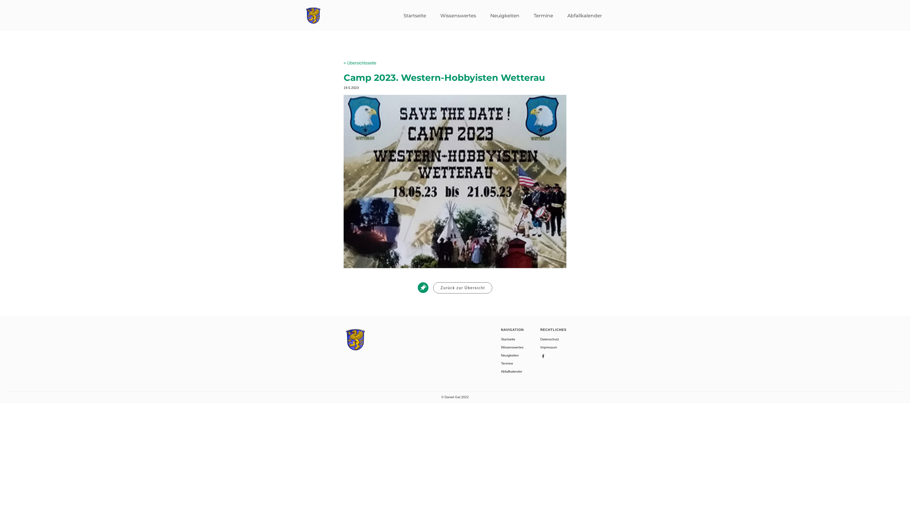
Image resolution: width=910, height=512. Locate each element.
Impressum (548, 347)
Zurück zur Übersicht (463, 288)
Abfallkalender (511, 371)
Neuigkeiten (504, 15)
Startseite (415, 15)
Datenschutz (549, 339)
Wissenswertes (458, 15)
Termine (543, 15)
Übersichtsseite (360, 63)
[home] (313, 15)
